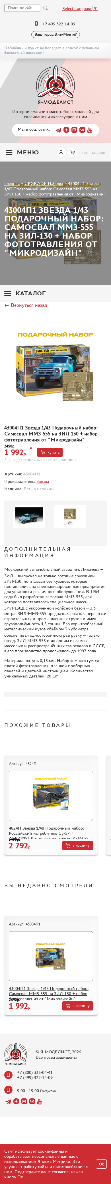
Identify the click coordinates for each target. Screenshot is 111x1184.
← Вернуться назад (25, 305)
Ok (101, 1164)
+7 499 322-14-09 (58, 23)
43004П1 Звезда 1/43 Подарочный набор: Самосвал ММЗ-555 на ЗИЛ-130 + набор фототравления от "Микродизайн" (49, 993)
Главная (12, 183)
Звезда (42, 481)
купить (53, 452)
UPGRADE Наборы (43, 183)
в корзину (81, 845)
